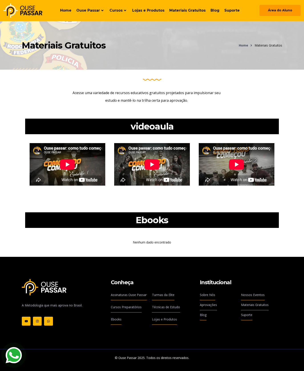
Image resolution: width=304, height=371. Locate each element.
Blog (215, 10)
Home (65, 10)
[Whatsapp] (48, 321)
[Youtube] (26, 321)
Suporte (232, 10)
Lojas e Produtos (148, 10)
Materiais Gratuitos (187, 10)
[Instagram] (37, 321)
